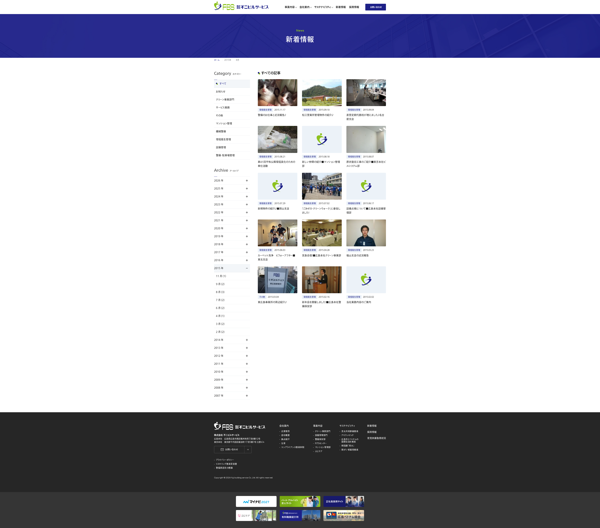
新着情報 (372, 426)
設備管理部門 (321, 435)
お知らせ (220, 92)
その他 (219, 115)
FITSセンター (321, 443)
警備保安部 (320, 439)
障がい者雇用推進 (349, 450)
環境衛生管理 (223, 139)
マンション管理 (224, 123)
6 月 (220, 308)
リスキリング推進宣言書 (226, 464)
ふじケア (318, 451)
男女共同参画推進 (349, 431)
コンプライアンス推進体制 (292, 447)
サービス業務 (223, 108)
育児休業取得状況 (376, 438)
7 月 (220, 300)
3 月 (220, 324)
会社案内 (284, 426)
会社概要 (285, 435)
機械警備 (221, 131)
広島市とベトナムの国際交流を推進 (349, 440)
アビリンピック (347, 435)
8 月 (220, 292)
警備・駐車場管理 (225, 155)
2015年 (227, 60)
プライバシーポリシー (225, 460)
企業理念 (285, 431)
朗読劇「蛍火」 (347, 446)
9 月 (220, 284)
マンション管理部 (323, 447)
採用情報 (372, 432)
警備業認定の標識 (224, 468)
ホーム (217, 60)
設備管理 (221, 147)
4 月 (220, 316)
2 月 (220, 332)
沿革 (283, 443)
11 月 (221, 276)
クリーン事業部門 (225, 100)
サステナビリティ (347, 426)
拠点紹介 (285, 439)
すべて (223, 84)
